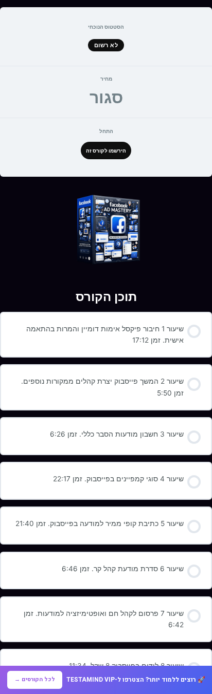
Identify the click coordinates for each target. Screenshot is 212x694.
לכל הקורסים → (34, 679)
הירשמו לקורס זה (106, 150)
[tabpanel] (106, 229)
